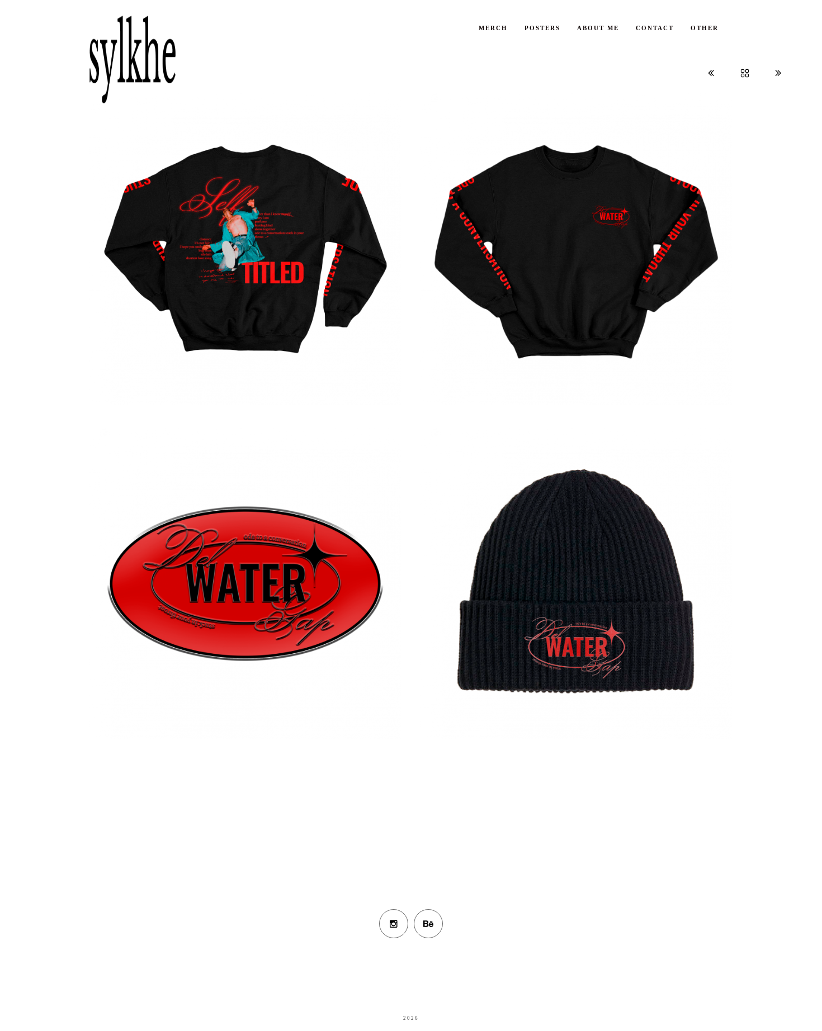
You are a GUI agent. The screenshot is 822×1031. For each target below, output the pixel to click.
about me (598, 28)
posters (542, 28)
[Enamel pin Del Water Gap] (245, 616)
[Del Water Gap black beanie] (576, 616)
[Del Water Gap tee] (245, 282)
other (705, 28)
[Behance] (428, 924)
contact (655, 28)
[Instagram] (394, 924)
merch (493, 28)
